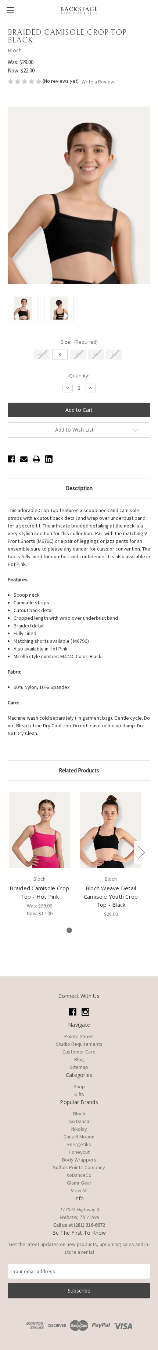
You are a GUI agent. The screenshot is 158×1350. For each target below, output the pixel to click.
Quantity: (79, 375)
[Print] (36, 459)
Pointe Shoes (79, 1036)
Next (141, 852)
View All (79, 1190)
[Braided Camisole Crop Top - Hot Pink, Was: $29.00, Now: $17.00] (39, 830)
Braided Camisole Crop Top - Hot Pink (39, 892)
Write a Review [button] (98, 81)
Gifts (79, 1094)
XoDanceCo (79, 1175)
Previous (9, 852)
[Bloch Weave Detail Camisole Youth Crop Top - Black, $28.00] (110, 830)
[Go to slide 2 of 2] (81, 930)
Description (79, 488)
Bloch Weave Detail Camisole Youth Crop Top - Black (111, 896)
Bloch (79, 1113)
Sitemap (79, 1067)
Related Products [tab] (79, 770)
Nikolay (79, 1129)
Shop (79, 1086)
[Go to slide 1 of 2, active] (69, 930)
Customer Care (79, 1051)
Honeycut (79, 1152)
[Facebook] (11, 459)
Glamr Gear (79, 1182)
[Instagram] (85, 1012)
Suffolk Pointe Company (79, 1167)
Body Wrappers (79, 1159)
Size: (79, 342)
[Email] (24, 459)
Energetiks (79, 1144)
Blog (79, 1059)
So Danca (79, 1121)
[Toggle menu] (10, 10)
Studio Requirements (79, 1044)
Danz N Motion (79, 1136)
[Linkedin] (49, 459)
